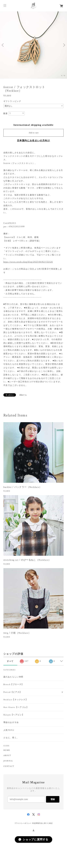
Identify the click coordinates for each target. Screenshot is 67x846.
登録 (53, 799)
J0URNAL (8, 761)
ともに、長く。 (11, 737)
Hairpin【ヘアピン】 (13, 715)
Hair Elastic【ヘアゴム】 (16, 707)
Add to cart (34, 133)
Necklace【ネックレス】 (15, 699)
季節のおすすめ (11, 722)
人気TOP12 (8, 730)
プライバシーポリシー (22, 823)
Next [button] (63, 45)
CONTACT (8, 766)
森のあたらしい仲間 (13, 677)
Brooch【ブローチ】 (13, 684)
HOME (6, 750)
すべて (10, 661)
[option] (33, 45)
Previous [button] (3, 45)
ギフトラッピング (12, 101)
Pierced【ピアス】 (12, 692)
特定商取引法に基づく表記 (42, 823)
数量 (5, 113)
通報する (23, 395)
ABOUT (7, 755)
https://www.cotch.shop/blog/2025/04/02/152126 (28, 262)
